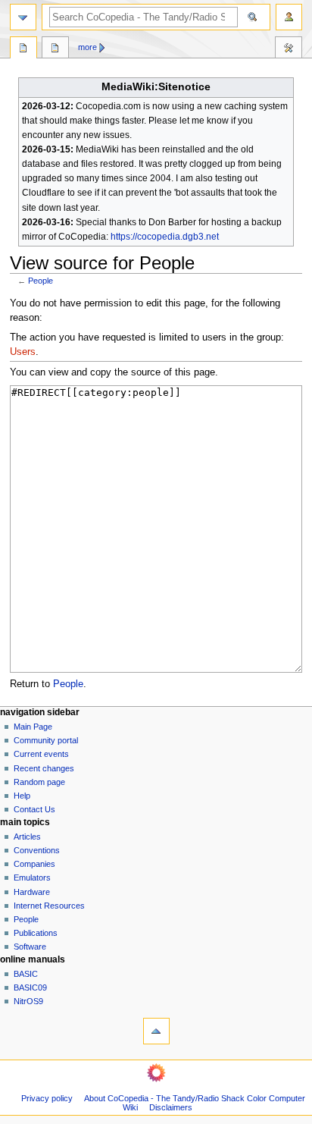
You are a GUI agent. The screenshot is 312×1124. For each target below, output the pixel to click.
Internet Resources (49, 905)
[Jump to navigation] (23, 17)
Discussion (55, 49)
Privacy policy (47, 1098)
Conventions (37, 850)
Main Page (33, 726)
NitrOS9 (28, 1001)
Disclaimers (170, 1107)
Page (23, 49)
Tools (288, 49)
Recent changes (44, 768)
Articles (27, 836)
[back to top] (156, 1031)
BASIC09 (30, 987)
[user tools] (289, 17)
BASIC (26, 973)
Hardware (32, 891)
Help (22, 795)
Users (23, 352)
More (87, 47)
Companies (34, 863)
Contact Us (34, 809)
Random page (39, 781)
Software (30, 946)
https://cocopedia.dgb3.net (165, 236)
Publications (36, 932)
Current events (41, 753)
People (40, 280)
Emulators (32, 877)
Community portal (46, 740)
